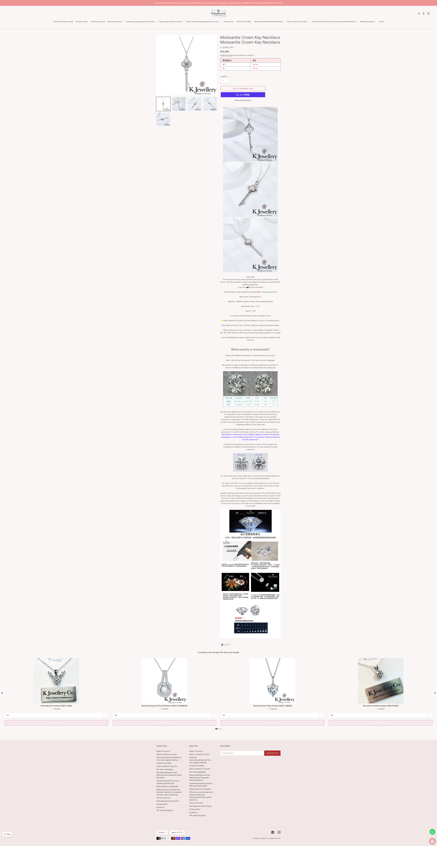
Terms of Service (163, 798)
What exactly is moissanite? (167, 786)
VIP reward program (164, 810)
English (162, 832)
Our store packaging (164, 769)
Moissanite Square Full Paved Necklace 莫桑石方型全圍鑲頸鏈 (164, 706)
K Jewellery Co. (263, 838)
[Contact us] (432, 832)
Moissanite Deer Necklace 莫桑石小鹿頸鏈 (56, 706)
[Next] (434, 693)
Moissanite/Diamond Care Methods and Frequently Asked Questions (169, 775)
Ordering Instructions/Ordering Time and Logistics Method (200, 760)
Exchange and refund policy (167, 801)
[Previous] (2, 693)
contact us (160, 807)
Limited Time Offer (163, 763)
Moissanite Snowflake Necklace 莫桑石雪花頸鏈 (380, 706)
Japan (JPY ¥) (176, 832)
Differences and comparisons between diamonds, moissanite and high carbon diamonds (169, 792)
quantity (224, 76)
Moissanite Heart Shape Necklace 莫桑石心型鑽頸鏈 (272, 706)
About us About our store (166, 754)
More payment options (243, 100)
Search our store (163, 751)
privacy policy (162, 804)
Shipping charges (226, 55)
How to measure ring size (166, 766)
